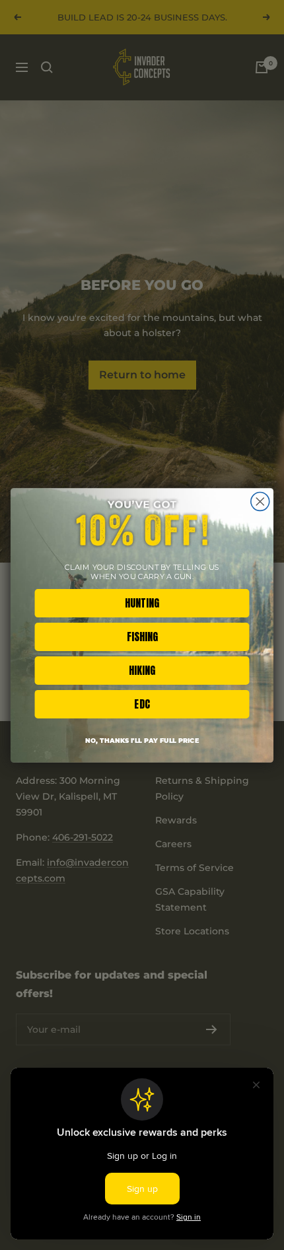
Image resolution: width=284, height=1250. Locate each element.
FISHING (142, 636)
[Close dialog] (260, 501)
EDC (141, 703)
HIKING (142, 670)
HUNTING (142, 602)
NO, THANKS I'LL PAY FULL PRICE (142, 740)
